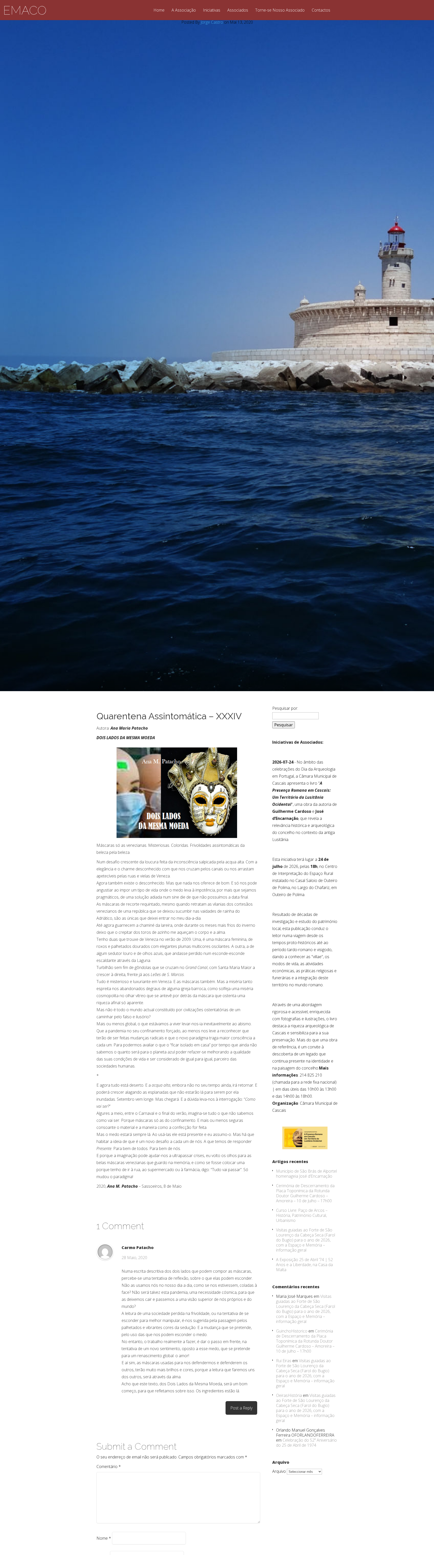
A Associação (184, 10)
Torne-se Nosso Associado (280, 10)
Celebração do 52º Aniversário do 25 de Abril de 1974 (306, 1442)
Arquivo (279, 1471)
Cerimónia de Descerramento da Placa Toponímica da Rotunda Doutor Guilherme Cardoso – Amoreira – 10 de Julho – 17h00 (305, 1193)
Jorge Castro (212, 22)
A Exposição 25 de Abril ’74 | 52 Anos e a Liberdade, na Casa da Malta (304, 1264)
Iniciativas (211, 10)
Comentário (108, 1466)
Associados (237, 10)
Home (159, 10)
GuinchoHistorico (291, 1331)
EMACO (24, 10)
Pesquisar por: (285, 708)
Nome (103, 1538)
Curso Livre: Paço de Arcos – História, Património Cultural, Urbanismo (302, 1215)
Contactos (321, 10)
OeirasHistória (289, 1395)
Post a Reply (241, 1408)
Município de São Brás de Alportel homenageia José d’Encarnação (306, 1173)
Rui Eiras (283, 1360)
